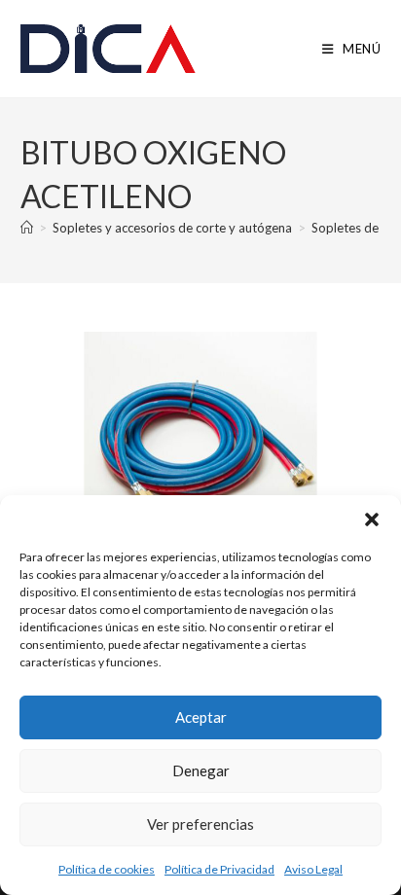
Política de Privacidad (219, 869)
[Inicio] (26, 227)
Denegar (201, 770)
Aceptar (201, 717)
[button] (372, 519)
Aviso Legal (313, 869)
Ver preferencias (200, 824)
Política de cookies (106, 869)
